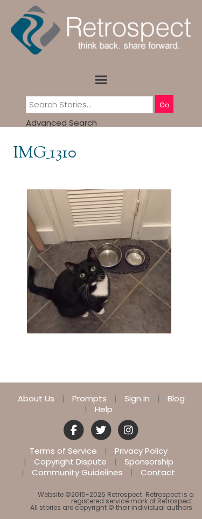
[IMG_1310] (99, 261)
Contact (158, 472)
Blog (176, 398)
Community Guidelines (77, 472)
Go (164, 105)
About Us (36, 398)
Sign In (137, 398)
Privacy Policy (141, 451)
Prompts (89, 398)
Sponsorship (148, 461)
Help (104, 409)
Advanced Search (61, 122)
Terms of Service (63, 451)
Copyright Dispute (70, 461)
